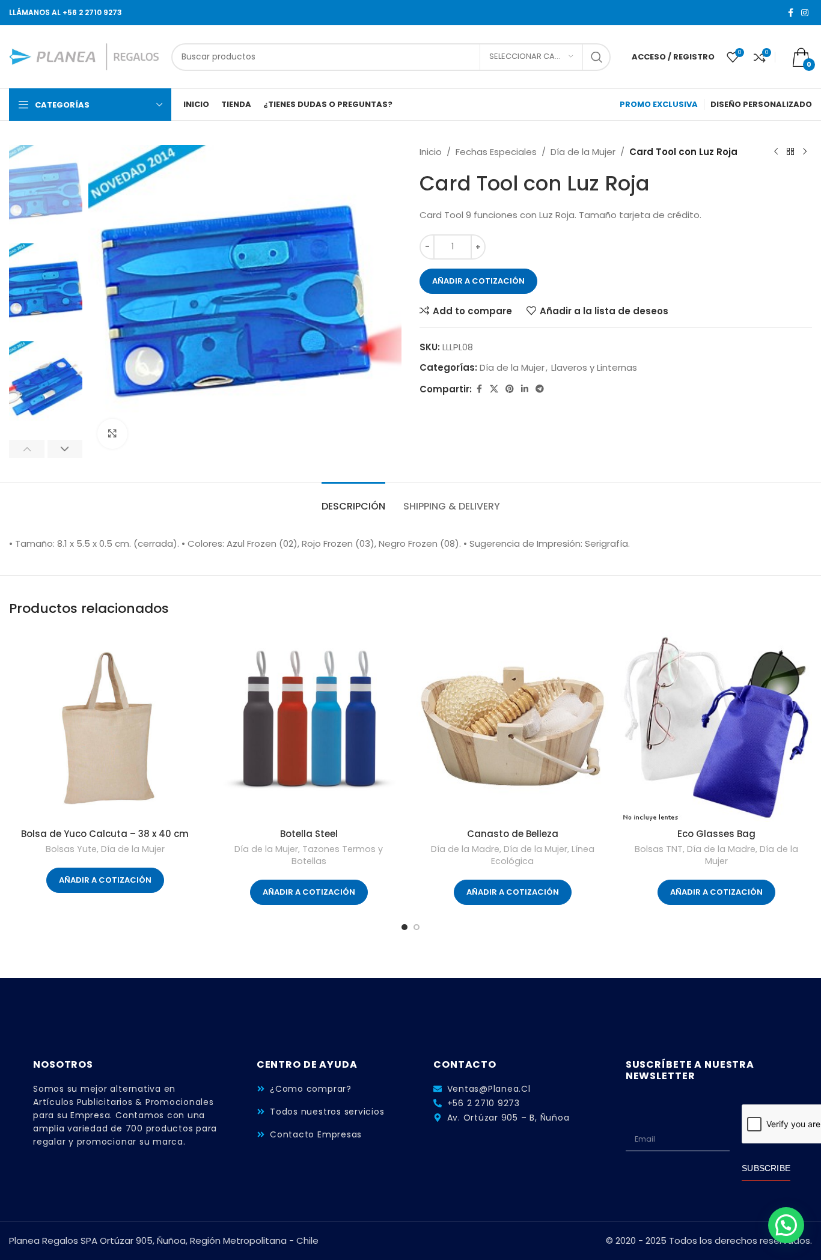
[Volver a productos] (790, 152)
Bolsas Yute (71, 849)
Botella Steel (309, 833)
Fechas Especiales (496, 151)
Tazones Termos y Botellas (337, 855)
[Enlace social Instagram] (805, 13)
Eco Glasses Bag (716, 833)
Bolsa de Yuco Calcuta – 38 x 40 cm (105, 833)
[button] (26, 449)
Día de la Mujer (583, 151)
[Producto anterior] (776, 152)
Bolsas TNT (659, 849)
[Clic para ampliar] (112, 434)
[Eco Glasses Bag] (716, 726)
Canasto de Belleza (512, 833)
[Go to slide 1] (404, 927)
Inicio (431, 151)
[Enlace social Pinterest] (509, 389)
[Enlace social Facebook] (790, 13)
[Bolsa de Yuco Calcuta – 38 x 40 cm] (105, 726)
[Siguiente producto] (805, 152)
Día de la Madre (465, 849)
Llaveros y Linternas (594, 367)
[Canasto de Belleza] (512, 726)
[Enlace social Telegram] (540, 389)
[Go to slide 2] (417, 927)
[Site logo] (84, 56)
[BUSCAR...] (597, 57)
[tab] (353, 500)
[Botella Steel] (308, 726)
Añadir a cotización (478, 281)
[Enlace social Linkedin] (524, 389)
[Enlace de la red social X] (494, 389)
